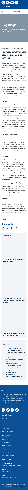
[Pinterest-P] (16, 2)
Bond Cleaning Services (12, 348)
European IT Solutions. (17, 486)
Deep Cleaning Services (13, 357)
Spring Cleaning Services (13, 370)
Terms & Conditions (7, 431)
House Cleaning (5, 439)
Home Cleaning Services (13, 365)
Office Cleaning (5, 442)
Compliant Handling (6, 425)
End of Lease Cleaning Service (15, 359)
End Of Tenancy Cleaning (13, 363)
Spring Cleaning (5, 449)
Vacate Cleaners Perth (12, 374)
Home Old (4, 418)
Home (3, 29)
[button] (25, 11)
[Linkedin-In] (12, 2)
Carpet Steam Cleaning (7, 455)
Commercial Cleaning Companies (15, 352)
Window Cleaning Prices (13, 376)
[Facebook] (3, 2)
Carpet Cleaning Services (13, 350)
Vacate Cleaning (6, 446)
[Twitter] (8, 2)
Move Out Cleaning (11, 368)
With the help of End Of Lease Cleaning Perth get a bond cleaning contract (14, 300)
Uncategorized (10, 372)
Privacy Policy (5, 428)
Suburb (3, 422)
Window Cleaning (6, 452)
